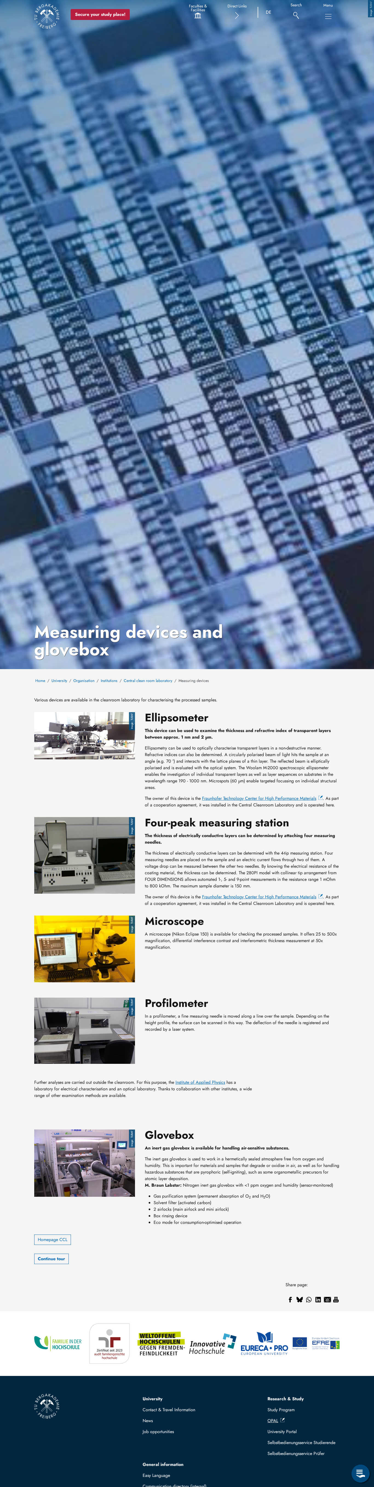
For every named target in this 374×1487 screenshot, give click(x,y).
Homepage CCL (52, 1239)
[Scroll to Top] (361, 1451)
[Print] (336, 1299)
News (148, 1421)
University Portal (282, 1431)
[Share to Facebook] (290, 1299)
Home (40, 680)
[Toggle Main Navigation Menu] (328, 16)
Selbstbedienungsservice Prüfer (295, 1453)
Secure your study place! (100, 14)
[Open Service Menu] (361, 1474)
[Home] (46, 16)
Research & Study (285, 1399)
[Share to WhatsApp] (308, 1299)
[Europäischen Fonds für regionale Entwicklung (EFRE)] (316, 1343)
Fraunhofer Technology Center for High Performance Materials (259, 798)
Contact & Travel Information (169, 1410)
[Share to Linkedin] (318, 1299)
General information (163, 1464)
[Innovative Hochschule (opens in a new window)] (213, 1343)
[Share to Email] (327, 1299)
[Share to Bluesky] (299, 1299)
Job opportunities (158, 1431)
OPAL (272, 1421)
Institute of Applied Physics (200, 1082)
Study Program (281, 1410)
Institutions (109, 680)
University (59, 680)
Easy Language (156, 1475)
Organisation (83, 680)
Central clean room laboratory (148, 680)
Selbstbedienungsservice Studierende (301, 1442)
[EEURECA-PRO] (264, 1343)
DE (268, 12)
